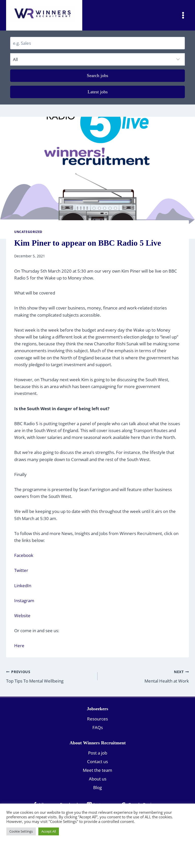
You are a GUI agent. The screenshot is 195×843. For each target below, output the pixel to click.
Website (22, 615)
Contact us (97, 761)
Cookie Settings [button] (21, 831)
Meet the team (97, 770)
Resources (97, 719)
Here (19, 645)
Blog (97, 787)
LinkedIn (23, 585)
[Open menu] (183, 15)
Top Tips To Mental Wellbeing (34, 676)
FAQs (97, 727)
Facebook (23, 555)
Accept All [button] (48, 831)
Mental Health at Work (166, 676)
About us (97, 779)
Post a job (97, 753)
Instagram (24, 600)
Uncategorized (28, 232)
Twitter (21, 570)
